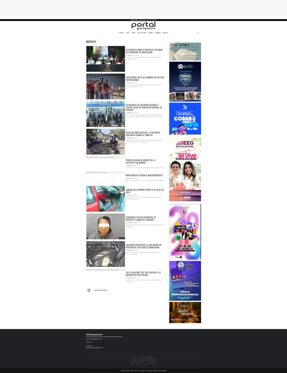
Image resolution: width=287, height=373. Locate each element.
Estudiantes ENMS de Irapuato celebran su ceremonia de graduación (144, 51)
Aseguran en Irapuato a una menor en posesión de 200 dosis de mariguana (143, 246)
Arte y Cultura (142, 33)
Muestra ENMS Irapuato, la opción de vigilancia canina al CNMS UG (143, 134)
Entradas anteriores (101, 290)
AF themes (163, 370)
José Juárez (130, 165)
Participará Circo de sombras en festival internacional (145, 79)
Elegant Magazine (154, 370)
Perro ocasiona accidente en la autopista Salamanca (140, 161)
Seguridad (158, 33)
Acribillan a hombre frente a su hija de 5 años (145, 191)
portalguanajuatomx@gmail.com (94, 347)
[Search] (198, 33)
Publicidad (88, 342)
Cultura (129, 82)
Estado (134, 33)
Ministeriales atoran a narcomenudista (144, 175)
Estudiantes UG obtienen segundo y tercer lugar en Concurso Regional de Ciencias (144, 107)
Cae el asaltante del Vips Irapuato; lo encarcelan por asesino (143, 274)
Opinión (151, 33)
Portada (121, 33)
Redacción (130, 55)
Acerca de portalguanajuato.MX (94, 339)
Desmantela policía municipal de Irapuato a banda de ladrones (141, 218)
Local (127, 33)
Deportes (165, 33)
